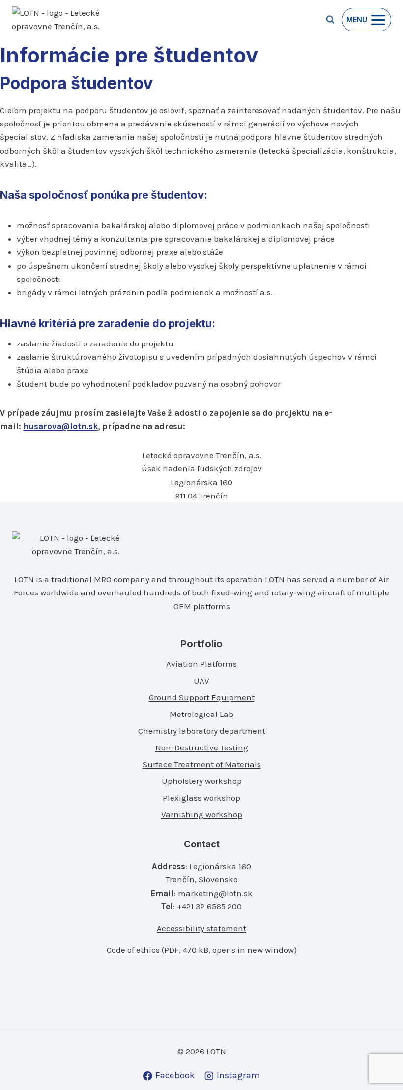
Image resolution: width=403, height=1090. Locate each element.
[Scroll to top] (379, 1061)
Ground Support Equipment (202, 697)
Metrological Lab (201, 714)
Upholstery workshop (202, 781)
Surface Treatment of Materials (202, 764)
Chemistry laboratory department (201, 731)
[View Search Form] (330, 20)
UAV (201, 680)
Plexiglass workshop (201, 798)
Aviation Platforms (201, 664)
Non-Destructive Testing (201, 747)
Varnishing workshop (201, 814)
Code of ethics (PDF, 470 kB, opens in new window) (202, 950)
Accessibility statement (201, 928)
